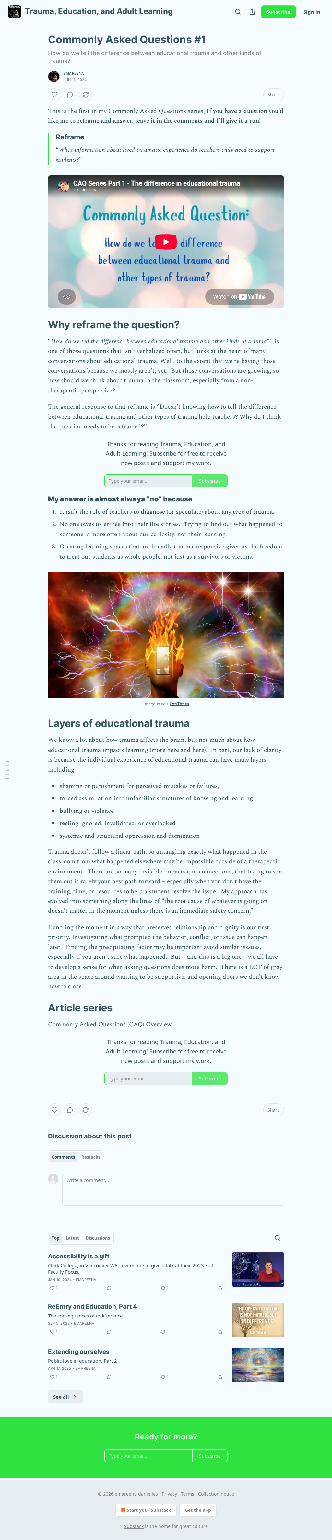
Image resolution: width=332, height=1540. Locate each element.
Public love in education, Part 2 (82, 1360)
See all (61, 1396)
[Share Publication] (252, 11)
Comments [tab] (63, 1157)
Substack (134, 1526)
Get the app (198, 1510)
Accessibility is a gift (78, 1256)
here (173, 750)
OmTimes (179, 703)
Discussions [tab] (98, 1238)
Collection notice (216, 1494)
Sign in (311, 11)
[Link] (39, 324)
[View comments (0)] (70, 94)
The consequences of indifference (85, 1315)
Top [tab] (55, 1238)
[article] (166, 1272)
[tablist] (76, 1156)
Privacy (169, 1494)
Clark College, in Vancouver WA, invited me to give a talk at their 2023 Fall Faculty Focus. (130, 1268)
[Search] (237, 11)
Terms (187, 1494)
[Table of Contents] (7, 770)
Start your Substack (149, 1510)
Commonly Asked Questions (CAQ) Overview (110, 1024)
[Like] (54, 94)
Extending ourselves (79, 1351)
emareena (74, 73)
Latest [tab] (72, 1238)
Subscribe (278, 11)
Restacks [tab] (90, 1157)
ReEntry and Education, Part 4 (92, 1306)
